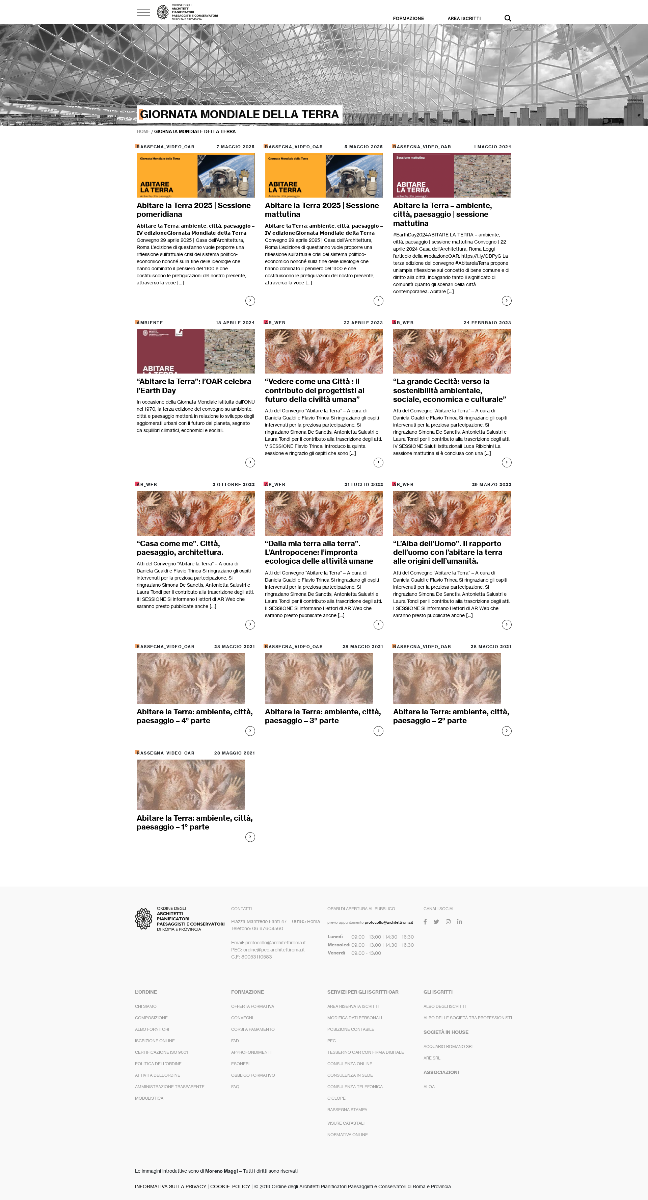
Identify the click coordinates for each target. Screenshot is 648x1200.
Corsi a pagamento (253, 1029)
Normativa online (347, 1134)
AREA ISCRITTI (464, 18)
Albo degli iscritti (445, 1006)
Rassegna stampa (347, 1109)
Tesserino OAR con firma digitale (365, 1052)
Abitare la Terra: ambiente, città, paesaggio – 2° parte (451, 716)
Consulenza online (349, 1063)
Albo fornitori (152, 1029)
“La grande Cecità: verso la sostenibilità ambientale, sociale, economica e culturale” (449, 390)
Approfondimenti (251, 1052)
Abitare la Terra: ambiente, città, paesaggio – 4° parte (195, 716)
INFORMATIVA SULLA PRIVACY (170, 1186)
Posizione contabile (350, 1029)
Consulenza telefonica (355, 1086)
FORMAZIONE (408, 18)
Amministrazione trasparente (170, 1086)
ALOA (429, 1086)
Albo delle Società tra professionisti (468, 1017)
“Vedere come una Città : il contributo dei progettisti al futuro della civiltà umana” (314, 390)
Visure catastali (345, 1123)
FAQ (235, 1086)
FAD (235, 1040)
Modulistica (149, 1098)
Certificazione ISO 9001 (161, 1052)
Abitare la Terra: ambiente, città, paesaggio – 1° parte (195, 822)
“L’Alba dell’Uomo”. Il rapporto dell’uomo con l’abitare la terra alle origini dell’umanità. (448, 552)
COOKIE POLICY (230, 1186)
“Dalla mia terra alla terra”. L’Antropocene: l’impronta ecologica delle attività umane (319, 552)
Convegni (242, 1017)
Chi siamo (146, 1006)
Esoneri (240, 1063)
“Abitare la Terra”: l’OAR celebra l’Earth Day (194, 386)
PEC (331, 1040)
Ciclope (336, 1098)
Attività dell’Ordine (157, 1075)
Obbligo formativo (253, 1075)
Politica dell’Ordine (158, 1063)
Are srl (432, 1058)
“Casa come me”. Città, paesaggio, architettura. (180, 548)
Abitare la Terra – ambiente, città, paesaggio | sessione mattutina (442, 214)
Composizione (151, 1017)
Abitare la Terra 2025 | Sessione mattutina (322, 210)
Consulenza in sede (350, 1075)
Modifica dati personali (354, 1017)
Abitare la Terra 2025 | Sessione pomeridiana (194, 210)
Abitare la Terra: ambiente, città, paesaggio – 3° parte (323, 716)
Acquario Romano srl (449, 1046)
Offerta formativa (252, 1006)
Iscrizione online (155, 1040)
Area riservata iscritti (353, 1006)
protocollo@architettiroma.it (389, 922)
